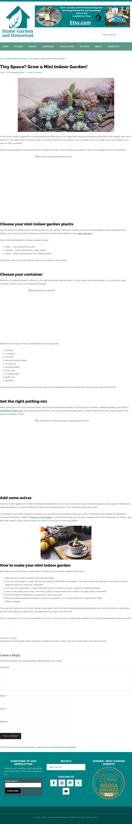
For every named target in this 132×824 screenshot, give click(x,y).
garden (22, 641)
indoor (64, 641)
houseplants (56, 641)
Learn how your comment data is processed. (56, 747)
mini (69, 641)
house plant (35, 641)
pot (90, 641)
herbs (28, 641)
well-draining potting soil (11, 410)
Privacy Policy (92, 817)
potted (95, 641)
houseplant (45, 641)
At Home (13, 638)
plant (81, 641)
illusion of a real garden (41, 517)
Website (3, 721)
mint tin (75, 641)
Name (3, 696)
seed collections (85, 233)
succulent (102, 641)
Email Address (12, 781)
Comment (5, 667)
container (14, 641)
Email (3, 709)
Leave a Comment (34, 72)
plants (85, 641)
